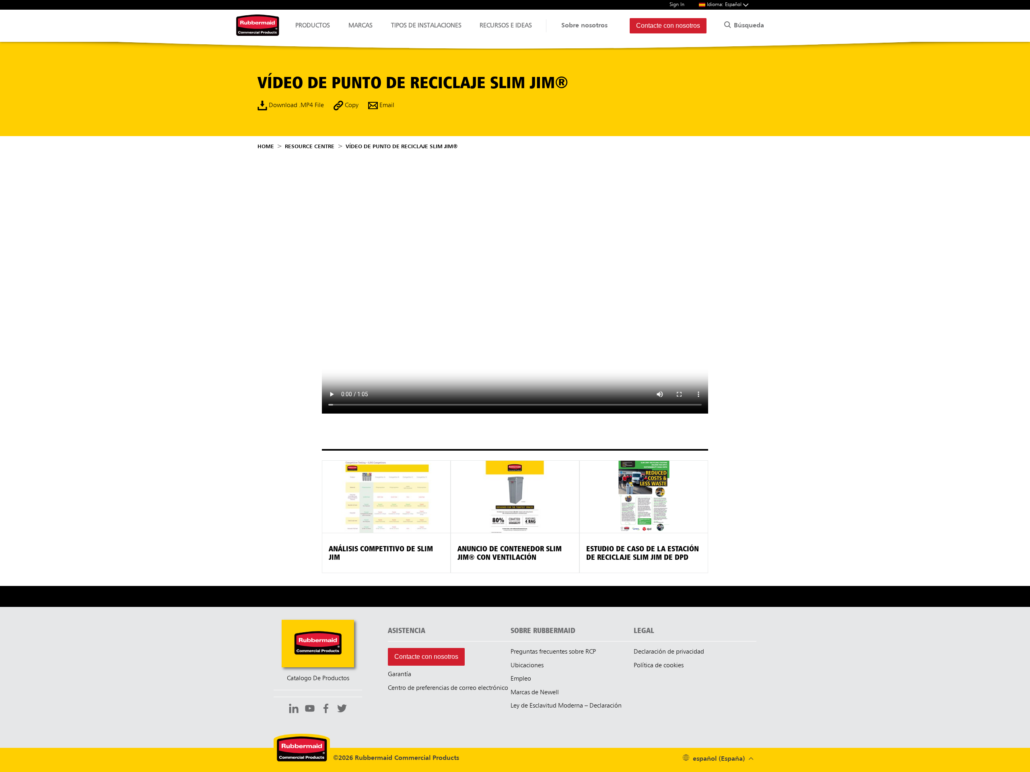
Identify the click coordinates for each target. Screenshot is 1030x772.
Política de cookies (659, 665)
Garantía (399, 674)
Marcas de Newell (535, 692)
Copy (350, 105)
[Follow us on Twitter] (342, 709)
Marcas (360, 26)
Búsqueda (748, 26)
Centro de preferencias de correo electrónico (448, 688)
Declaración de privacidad (669, 652)
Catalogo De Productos (318, 678)
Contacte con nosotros (668, 25)
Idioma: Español (725, 4)
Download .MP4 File (295, 105)
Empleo (521, 679)
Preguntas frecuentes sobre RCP (553, 652)
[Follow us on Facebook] (326, 709)
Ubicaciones (527, 665)
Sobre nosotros (584, 26)
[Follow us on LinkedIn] (293, 709)
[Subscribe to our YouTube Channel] (310, 709)
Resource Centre (309, 146)
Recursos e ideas (506, 26)
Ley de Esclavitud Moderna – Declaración (566, 706)
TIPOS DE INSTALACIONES (426, 26)
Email (386, 105)
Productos (312, 26)
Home (266, 146)
